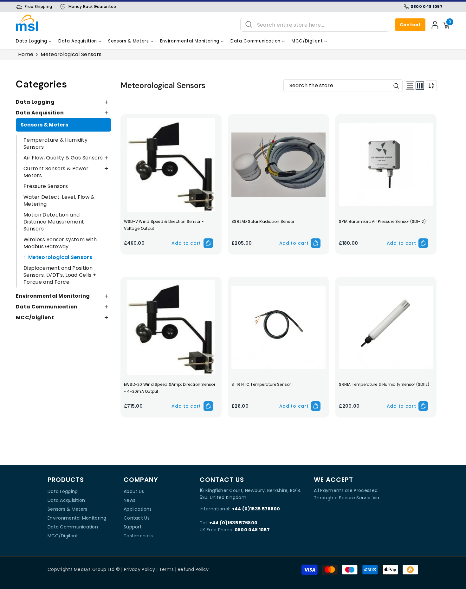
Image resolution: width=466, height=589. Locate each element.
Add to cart (186, 243)
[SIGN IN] (435, 25)
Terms (166, 569)
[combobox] (320, 24)
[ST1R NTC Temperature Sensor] (278, 327)
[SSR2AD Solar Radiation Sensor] (278, 165)
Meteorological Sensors (71, 54)
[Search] (314, 25)
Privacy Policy (139, 569)
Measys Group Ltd (94, 569)
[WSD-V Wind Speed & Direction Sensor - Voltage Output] (171, 165)
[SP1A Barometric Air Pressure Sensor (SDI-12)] (386, 165)
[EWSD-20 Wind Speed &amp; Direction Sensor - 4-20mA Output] (171, 327)
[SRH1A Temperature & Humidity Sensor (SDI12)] (386, 327)
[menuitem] (63, 102)
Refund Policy (193, 569)
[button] (410, 85)
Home (25, 54)
